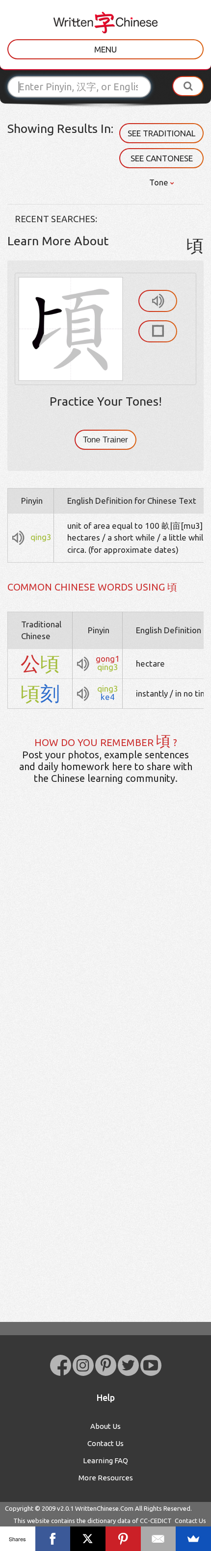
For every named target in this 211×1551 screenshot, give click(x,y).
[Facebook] (53, 1538)
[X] (88, 1538)
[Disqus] (105, 946)
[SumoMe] (193, 1538)
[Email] (158, 1538)
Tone (159, 182)
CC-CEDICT (156, 1520)
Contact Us (105, 1443)
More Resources (106, 1477)
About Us (105, 1426)
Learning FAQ (105, 1460)
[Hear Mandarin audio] (157, 301)
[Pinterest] (123, 1538)
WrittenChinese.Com (104, 1508)
